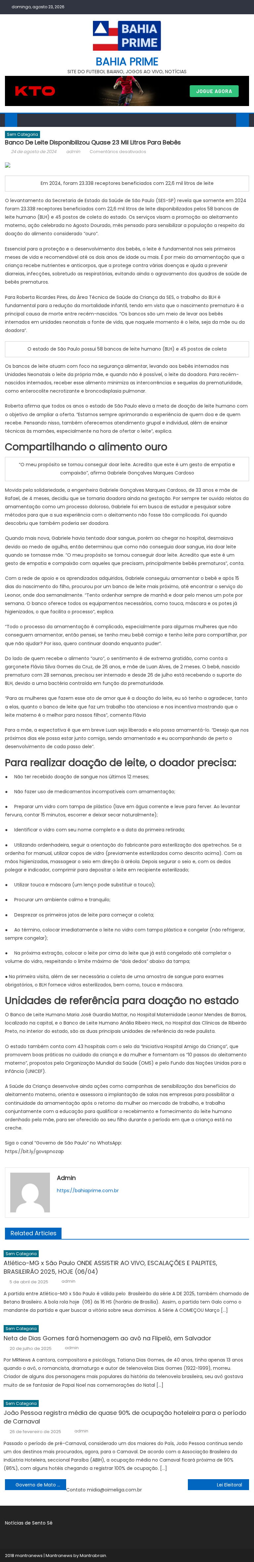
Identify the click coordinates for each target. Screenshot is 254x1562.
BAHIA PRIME (127, 61)
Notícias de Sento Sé (29, 1523)
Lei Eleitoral (229, 1484)
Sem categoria (22, 134)
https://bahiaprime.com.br (88, 1190)
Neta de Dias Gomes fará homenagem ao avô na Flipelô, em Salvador (107, 1338)
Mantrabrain (93, 1555)
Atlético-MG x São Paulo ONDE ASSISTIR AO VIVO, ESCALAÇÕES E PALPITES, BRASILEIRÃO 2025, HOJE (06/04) (110, 1267)
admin (73, 151)
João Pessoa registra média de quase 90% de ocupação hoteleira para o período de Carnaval (125, 1417)
